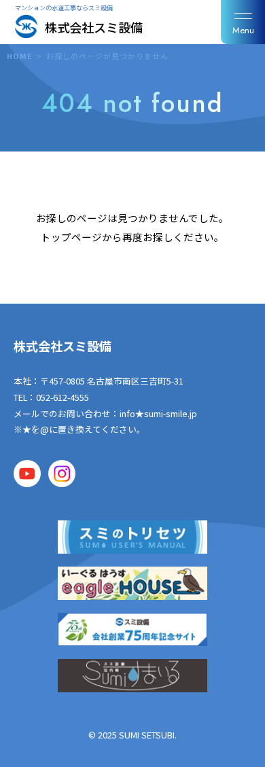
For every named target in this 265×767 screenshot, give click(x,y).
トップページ (71, 237)
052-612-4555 (62, 397)
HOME (20, 55)
